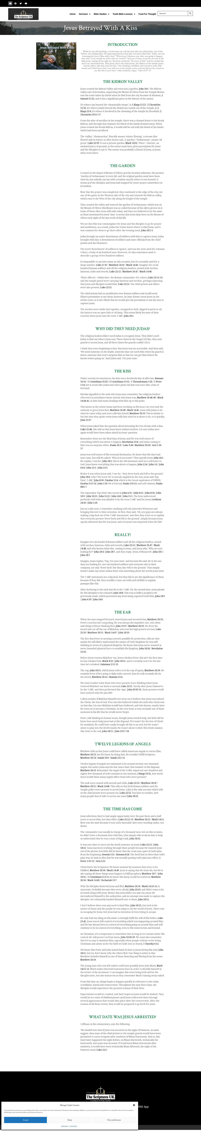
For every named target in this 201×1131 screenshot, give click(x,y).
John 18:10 (123, 632)
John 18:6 (85, 477)
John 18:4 (99, 552)
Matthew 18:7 (149, 873)
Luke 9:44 (128, 445)
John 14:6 (116, 496)
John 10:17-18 (122, 731)
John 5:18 (102, 483)
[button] (134, 1105)
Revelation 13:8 (130, 442)
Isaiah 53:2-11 (117, 758)
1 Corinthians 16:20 (98, 381)
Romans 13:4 (115, 677)
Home (73, 14)
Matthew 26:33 (136, 626)
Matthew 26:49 (118, 410)
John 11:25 (104, 496)
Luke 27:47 (101, 265)
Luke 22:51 (126, 686)
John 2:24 (142, 464)
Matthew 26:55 (88, 786)
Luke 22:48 (86, 429)
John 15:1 (127, 496)
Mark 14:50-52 (149, 886)
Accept (25, 1120)
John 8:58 (99, 480)
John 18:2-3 (147, 230)
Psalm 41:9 (115, 445)
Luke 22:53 (146, 844)
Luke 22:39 (93, 143)
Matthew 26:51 (95, 632)
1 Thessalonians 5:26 (141, 381)
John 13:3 (102, 467)
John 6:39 (86, 599)
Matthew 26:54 (88, 758)
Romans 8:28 (122, 854)
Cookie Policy (64, 1126)
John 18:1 (143, 89)
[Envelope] (10, 3)
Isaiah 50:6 (103, 758)
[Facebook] (15, 3)
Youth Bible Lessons (122, 14)
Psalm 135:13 (130, 483)
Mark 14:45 (133, 410)
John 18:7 (110, 552)
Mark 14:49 (113, 870)
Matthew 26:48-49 (146, 397)
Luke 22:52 (115, 271)
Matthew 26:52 (99, 677)
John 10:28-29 (128, 937)
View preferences (114, 1120)
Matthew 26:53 (88, 754)
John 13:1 (91, 467)
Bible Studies (100, 14)
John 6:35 (127, 493)
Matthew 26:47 (117, 265)
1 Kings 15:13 (139, 104)
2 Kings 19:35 (144, 773)
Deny (70, 1120)
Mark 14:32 (131, 143)
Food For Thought (147, 14)
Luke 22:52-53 (155, 277)
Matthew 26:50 (137, 413)
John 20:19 (135, 889)
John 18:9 (160, 596)
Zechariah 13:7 (109, 880)
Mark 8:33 (107, 661)
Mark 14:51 (158, 819)
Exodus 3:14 (111, 480)
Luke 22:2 (102, 1050)
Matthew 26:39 (152, 670)
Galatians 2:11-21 (109, 664)
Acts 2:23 (100, 861)
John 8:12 (138, 493)
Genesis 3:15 (108, 854)
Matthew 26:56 (97, 870)
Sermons (83, 14)
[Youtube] (26, 3)
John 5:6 (153, 464)
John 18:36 (144, 648)
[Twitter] (21, 3)
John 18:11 (120, 661)
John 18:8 (118, 593)
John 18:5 (128, 316)
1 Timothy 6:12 (151, 944)
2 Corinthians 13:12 (119, 381)
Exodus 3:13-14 (88, 483)
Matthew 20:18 (142, 445)
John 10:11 (91, 496)
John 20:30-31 (134, 689)
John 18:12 (132, 796)
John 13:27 (85, 420)
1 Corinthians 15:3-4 (98, 877)
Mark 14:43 (132, 265)
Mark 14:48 (146, 271)
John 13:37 (121, 626)
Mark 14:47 (111, 632)
